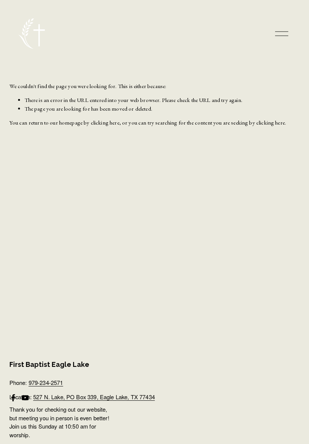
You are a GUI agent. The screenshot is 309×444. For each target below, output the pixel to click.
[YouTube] (25, 397)
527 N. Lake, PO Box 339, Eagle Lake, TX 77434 (94, 397)
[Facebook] (13, 397)
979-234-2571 (46, 382)
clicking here (105, 122)
